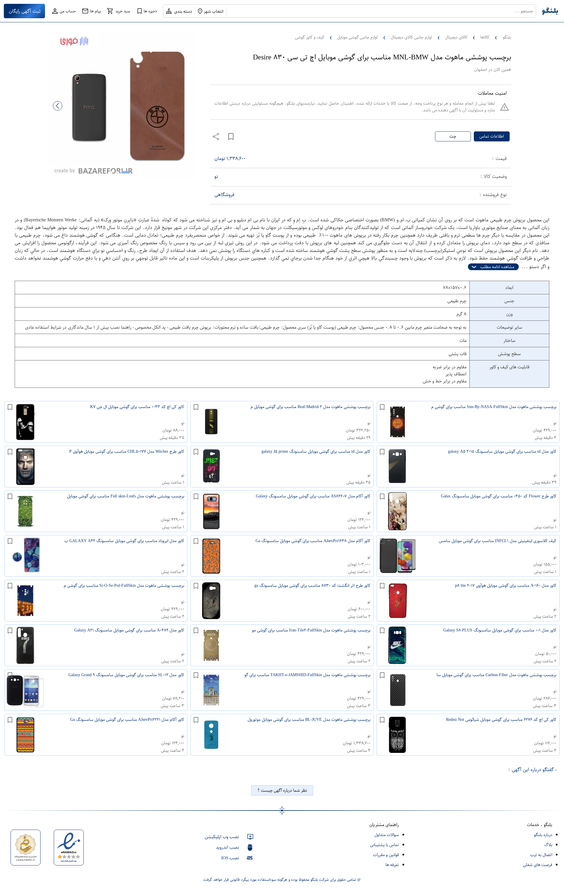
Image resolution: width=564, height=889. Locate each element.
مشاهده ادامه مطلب (497, 266)
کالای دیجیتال (456, 37)
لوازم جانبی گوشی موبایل (357, 37)
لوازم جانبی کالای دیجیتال (411, 37)
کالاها (484, 37)
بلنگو (507, 37)
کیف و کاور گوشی (309, 37)
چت (452, 136)
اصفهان (480, 69)
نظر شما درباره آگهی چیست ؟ (282, 790)
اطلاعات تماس (491, 136)
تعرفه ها (392, 864)
